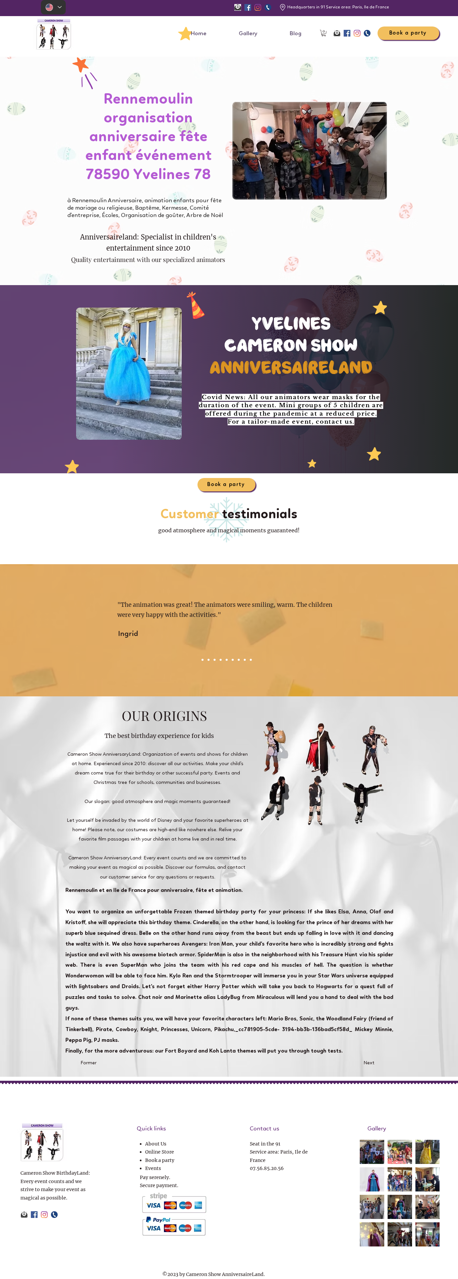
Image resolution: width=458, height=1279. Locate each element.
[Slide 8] (239, 660)
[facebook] (247, 7)
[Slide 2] (203, 660)
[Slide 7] (233, 660)
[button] (324, 33)
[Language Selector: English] (53, 7)
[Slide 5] (221, 660)
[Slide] (251, 660)
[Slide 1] (245, 660)
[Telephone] (268, 7)
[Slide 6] (227, 660)
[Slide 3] (209, 660)
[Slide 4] (215, 660)
